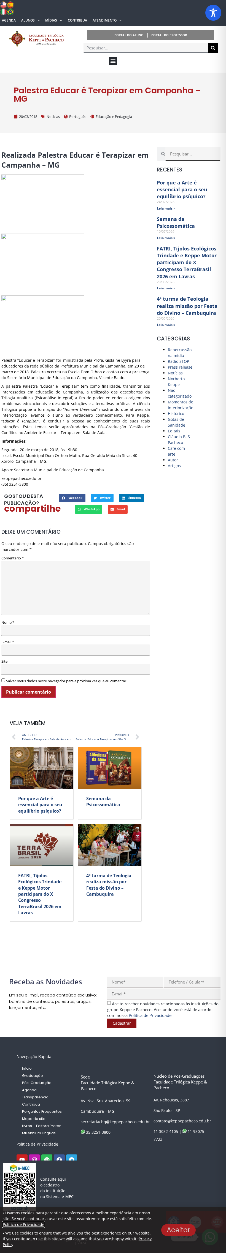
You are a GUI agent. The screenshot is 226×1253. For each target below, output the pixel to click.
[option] (75, 263)
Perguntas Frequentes (42, 1111)
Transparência (35, 1097)
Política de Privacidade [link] (150, 1015)
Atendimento (105, 20)
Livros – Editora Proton (41, 1125)
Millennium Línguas (39, 1133)
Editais (174, 430)
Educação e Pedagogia (114, 116)
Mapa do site (33, 1118)
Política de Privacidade (37, 1144)
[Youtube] (22, 1159)
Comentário (12, 558)
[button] (113, 61)
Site (4, 661)
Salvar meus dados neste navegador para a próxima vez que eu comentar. (66, 681)
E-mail (7, 642)
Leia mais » (166, 208)
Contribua (77, 20)
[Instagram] (34, 1159)
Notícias (53, 116)
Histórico (176, 413)
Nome (7, 622)
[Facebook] (59, 1159)
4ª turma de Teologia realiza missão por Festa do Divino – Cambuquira (108, 885)
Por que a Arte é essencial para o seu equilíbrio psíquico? (40, 804)
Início (27, 1068)
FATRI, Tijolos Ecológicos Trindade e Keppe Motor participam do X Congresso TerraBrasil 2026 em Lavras (39, 894)
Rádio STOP (178, 361)
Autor (173, 459)
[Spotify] (46, 1159)
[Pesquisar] (213, 48)
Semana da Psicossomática (103, 801)
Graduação (32, 1075)
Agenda (9, 20)
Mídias (51, 20)
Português (77, 116)
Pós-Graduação (37, 1082)
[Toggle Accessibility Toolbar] (213, 12)
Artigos (174, 465)
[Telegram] (71, 1159)
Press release (180, 367)
